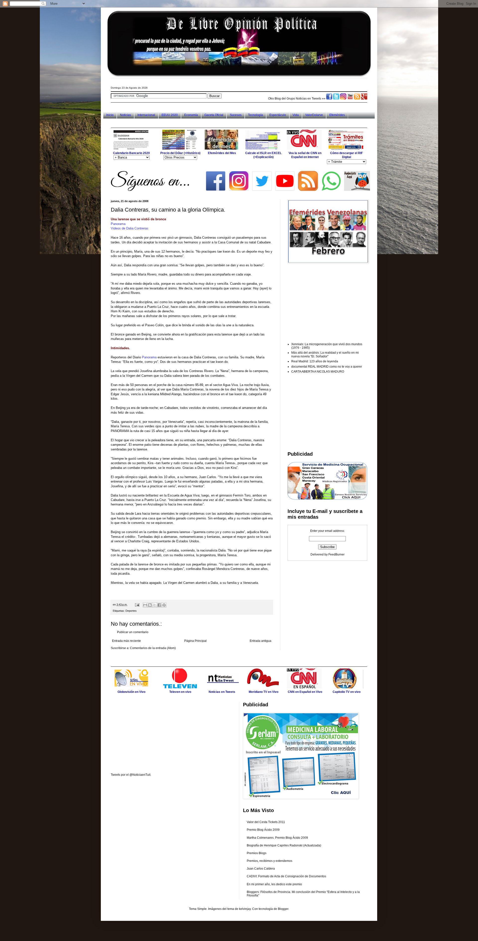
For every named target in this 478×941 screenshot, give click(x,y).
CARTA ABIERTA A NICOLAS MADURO (317, 371)
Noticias (125, 115)
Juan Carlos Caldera (261, 868)
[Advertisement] (201, 123)
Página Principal (195, 641)
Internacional (146, 115)
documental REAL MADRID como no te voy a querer (326, 366)
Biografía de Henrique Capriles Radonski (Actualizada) (284, 845)
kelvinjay (245, 909)
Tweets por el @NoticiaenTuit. (131, 774)
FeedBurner (336, 554)
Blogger (283, 909)
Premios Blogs (256, 853)
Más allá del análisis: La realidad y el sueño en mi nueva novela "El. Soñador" (325, 354)
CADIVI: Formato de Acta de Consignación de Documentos (286, 876)
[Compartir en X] (154, 605)
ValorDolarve (314, 115)
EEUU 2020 (170, 115)
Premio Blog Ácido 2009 (263, 829)
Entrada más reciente (126, 641)
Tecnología (255, 115)
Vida (296, 115)
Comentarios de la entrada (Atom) (153, 648)
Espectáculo (277, 115)
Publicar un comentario (132, 632)
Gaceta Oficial (213, 115)
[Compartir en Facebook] (159, 605)
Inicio (110, 115)
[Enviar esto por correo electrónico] (145, 605)
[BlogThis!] (149, 605)
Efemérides (337, 115)
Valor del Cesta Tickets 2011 (266, 822)
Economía (191, 115)
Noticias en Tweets (308, 98)
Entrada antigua (260, 641)
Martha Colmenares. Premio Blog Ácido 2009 (277, 837)
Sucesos (235, 115)
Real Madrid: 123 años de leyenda (314, 361)
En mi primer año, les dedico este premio (274, 884)
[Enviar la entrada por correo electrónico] (137, 604)
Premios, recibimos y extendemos (269, 861)
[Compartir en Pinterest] (164, 605)
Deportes (131, 610)
